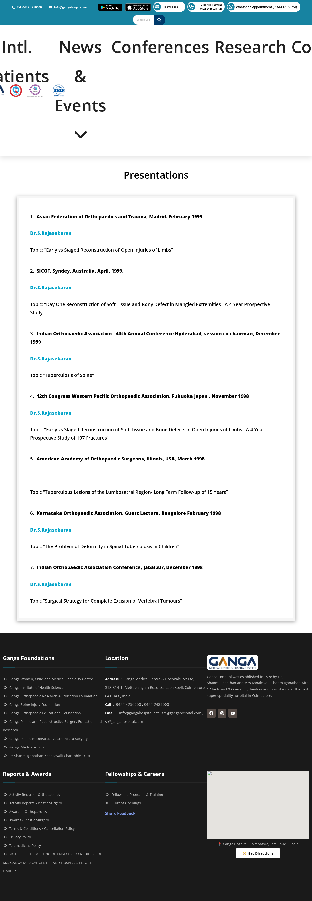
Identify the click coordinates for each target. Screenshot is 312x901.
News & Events (80, 76)
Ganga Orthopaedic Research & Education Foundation (52, 696)
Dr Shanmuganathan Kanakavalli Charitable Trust (48, 755)
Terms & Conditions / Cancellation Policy (41, 828)
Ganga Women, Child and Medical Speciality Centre (50, 679)
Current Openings (125, 803)
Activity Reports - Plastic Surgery (34, 803)
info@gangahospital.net (70, 7)
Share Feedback (120, 813)
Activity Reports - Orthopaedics (33, 794)
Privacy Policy (19, 837)
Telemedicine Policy (24, 845)
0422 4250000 (128, 704)
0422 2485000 (156, 704)
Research (250, 47)
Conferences (160, 47)
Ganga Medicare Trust (26, 747)
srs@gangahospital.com (181, 712)
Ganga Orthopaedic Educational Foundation (44, 713)
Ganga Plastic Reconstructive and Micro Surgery (47, 738)
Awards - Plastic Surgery (28, 820)
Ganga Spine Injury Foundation (33, 704)
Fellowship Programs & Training (136, 794)
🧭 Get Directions (258, 853)
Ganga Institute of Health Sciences (36, 687)
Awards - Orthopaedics (27, 811)
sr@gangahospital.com (124, 721)
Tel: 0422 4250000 (28, 7)
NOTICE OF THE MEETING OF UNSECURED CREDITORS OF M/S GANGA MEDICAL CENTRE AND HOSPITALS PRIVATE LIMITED (52, 862)
